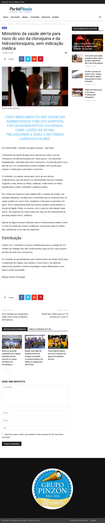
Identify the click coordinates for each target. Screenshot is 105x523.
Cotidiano (34, 17)
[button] (100, 17)
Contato (93, 520)
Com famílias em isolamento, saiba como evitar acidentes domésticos (15, 317)
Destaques (15, 17)
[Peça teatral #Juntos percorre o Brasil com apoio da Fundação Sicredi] (58, 342)
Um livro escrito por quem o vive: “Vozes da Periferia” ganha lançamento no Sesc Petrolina (93, 76)
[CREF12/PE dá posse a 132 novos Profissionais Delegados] (77, 92)
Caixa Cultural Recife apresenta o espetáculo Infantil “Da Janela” (85, 46)
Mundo (55, 17)
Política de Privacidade (79, 520)
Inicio (5, 17)
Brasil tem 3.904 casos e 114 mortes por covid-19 (55, 315)
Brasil (25, 17)
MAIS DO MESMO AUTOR (40, 329)
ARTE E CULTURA (54, 347)
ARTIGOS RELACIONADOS (15, 329)
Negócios (46, 17)
